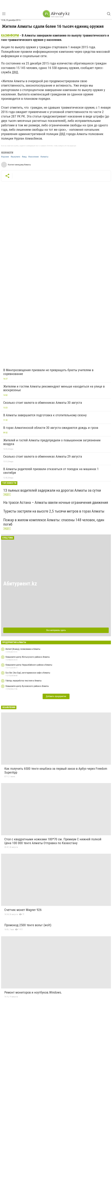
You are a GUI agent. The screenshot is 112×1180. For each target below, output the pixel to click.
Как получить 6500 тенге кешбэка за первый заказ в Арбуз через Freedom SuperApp (55, 770)
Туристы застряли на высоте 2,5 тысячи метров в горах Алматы (53, 511)
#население (33, 157)
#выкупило (15, 157)
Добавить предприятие (56, 696)
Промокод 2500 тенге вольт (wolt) (27, 925)
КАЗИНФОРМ (10, 35)
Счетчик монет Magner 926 (23, 910)
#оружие (5, 157)
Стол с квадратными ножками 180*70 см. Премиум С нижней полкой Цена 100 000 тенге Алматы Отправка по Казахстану (52, 841)
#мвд (24, 157)
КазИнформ (7, 152)
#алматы (44, 157)
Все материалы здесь (56, 630)
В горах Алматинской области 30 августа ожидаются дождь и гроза (50, 428)
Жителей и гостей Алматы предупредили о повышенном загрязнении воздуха (52, 442)
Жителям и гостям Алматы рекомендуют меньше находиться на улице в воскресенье (54, 388)
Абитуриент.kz (20, 583)
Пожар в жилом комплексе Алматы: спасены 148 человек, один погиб (53, 522)
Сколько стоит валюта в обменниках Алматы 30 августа (42, 403)
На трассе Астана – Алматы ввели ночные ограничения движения (55, 502)
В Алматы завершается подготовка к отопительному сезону (45, 415)
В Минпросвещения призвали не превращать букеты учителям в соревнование (48, 372)
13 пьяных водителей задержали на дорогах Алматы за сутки (52, 490)
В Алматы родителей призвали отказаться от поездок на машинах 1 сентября (51, 471)
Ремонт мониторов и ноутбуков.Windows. (33, 992)
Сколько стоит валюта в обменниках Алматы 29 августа (42, 456)
